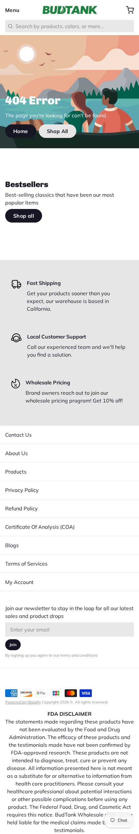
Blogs (12, 545)
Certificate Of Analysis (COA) (40, 527)
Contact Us (18, 435)
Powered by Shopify (23, 702)
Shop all (23, 216)
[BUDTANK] (69, 10)
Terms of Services (26, 563)
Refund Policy (21, 508)
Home (20, 131)
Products (16, 471)
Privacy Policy (22, 490)
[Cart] (127, 10)
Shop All (57, 131)
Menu (12, 10)
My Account (19, 582)
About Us (16, 453)
